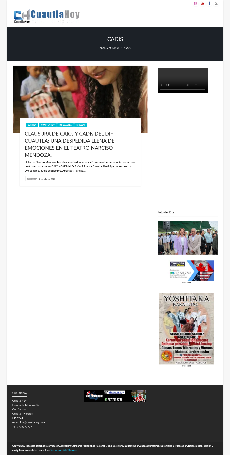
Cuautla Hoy (48, 125)
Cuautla (32, 125)
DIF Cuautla (65, 125)
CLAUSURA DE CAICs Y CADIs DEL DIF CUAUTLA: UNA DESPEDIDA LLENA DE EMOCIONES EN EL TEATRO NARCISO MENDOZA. (69, 144)
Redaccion (32, 179)
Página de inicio (109, 48)
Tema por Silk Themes (63, 450)
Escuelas (80, 125)
